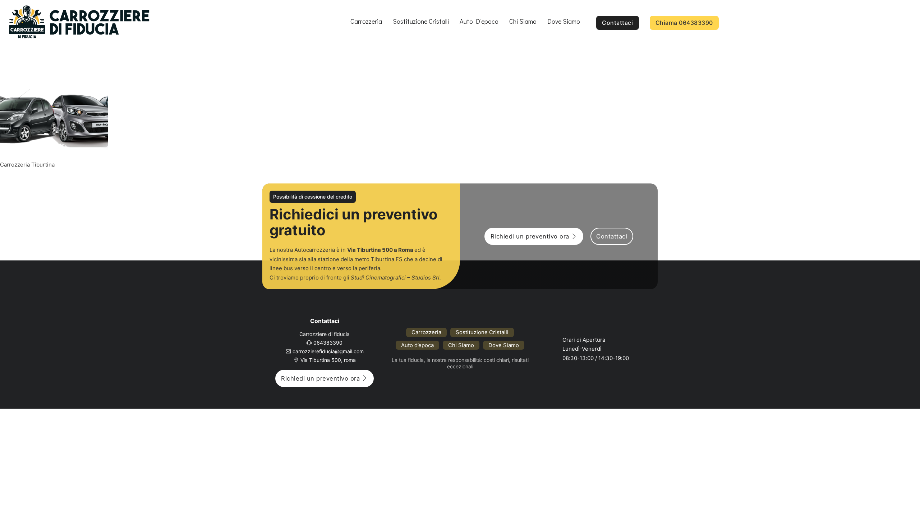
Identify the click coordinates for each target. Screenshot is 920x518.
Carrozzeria (366, 21)
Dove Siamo (563, 21)
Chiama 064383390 (684, 22)
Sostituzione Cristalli (421, 21)
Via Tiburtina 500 (370, 249)
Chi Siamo (523, 21)
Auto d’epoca (479, 21)
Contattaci (617, 22)
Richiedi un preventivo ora (530, 236)
